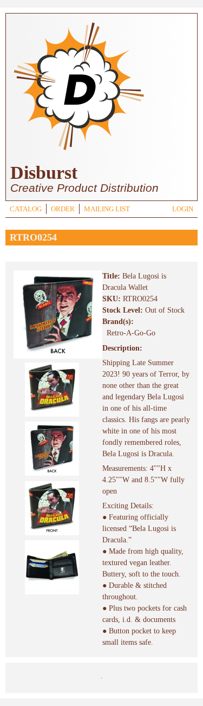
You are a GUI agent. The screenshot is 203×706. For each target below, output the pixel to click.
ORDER (63, 209)
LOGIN (182, 209)
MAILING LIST (107, 209)
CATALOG (26, 209)
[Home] (78, 151)
